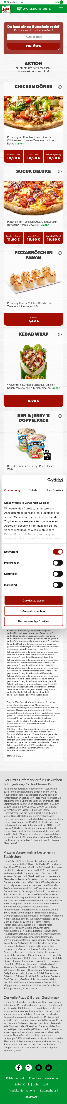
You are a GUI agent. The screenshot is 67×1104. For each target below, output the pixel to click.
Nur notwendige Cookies (33, 621)
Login (56, 2)
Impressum (32, 1096)
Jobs (36, 1084)
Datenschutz (48, 1090)
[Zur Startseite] (6, 9)
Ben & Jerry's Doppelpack (33, 418)
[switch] (58, 563)
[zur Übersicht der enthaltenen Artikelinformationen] (60, 87)
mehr (21, 143)
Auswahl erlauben (33, 610)
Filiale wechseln (15, 1078)
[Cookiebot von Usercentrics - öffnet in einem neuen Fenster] (48, 480)
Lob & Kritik (22, 1084)
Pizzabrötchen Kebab (33, 255)
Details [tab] (33, 490)
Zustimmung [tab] (12, 490)
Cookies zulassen (33, 600)
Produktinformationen (22, 1090)
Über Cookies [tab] (54, 490)
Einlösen (33, 46)
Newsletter (51, 1078)
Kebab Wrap (33, 334)
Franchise (35, 1078)
